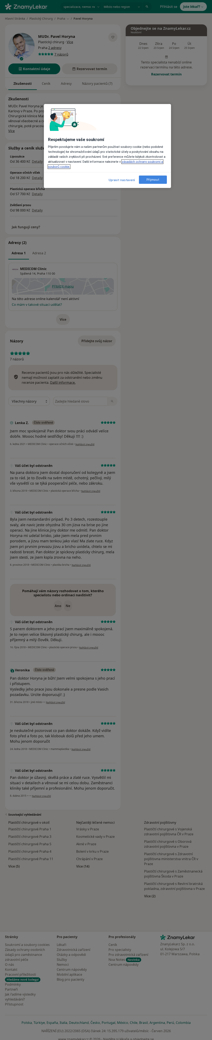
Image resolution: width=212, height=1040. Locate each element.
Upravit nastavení (122, 180)
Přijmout (153, 180)
